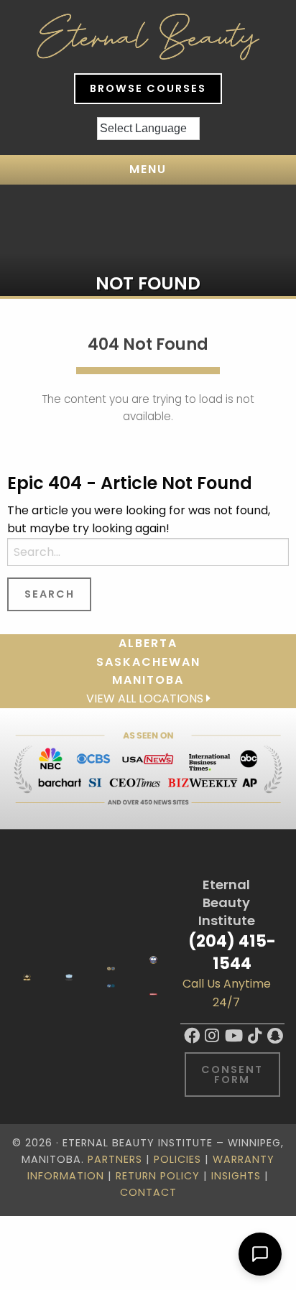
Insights (236, 1176)
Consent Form (232, 1074)
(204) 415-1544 (232, 952)
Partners (115, 1159)
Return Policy (158, 1176)
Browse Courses (148, 88)
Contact (148, 1192)
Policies (177, 1159)
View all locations (146, 698)
